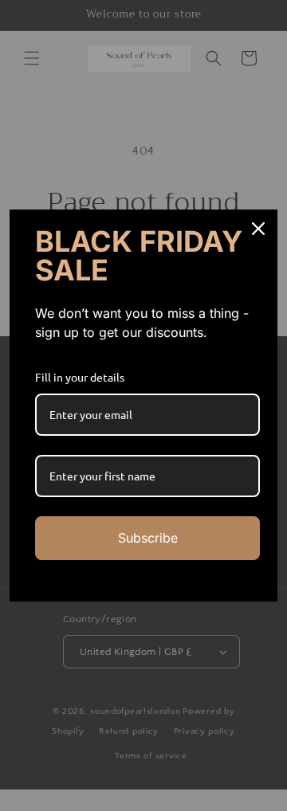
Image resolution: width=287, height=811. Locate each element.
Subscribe (148, 538)
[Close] (258, 229)
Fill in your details (79, 377)
